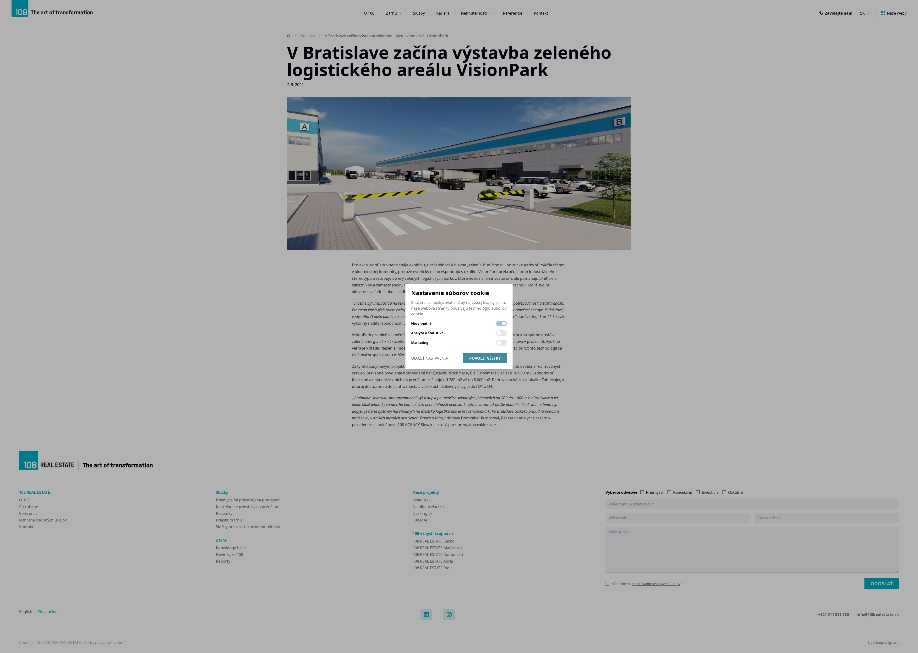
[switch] (501, 323)
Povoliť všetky (485, 358)
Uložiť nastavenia (429, 358)
